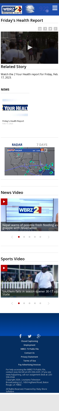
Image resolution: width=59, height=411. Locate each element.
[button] (29, 47)
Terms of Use (29, 360)
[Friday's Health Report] (15, 107)
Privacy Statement (29, 356)
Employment (29, 345)
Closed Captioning (29, 341)
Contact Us (29, 352)
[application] (29, 48)
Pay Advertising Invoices (29, 364)
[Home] (12, 10)
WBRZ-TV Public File (29, 349)
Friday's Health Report (13, 121)
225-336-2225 (33, 372)
